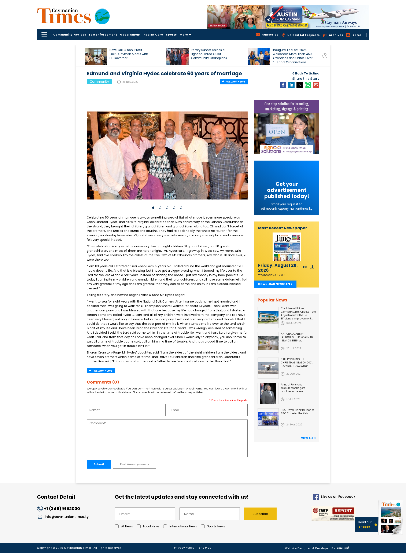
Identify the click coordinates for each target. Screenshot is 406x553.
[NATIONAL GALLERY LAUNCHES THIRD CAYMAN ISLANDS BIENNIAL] (268, 342)
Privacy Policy (184, 547)
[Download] (312, 268)
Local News (151, 526)
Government (130, 34)
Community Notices (69, 34)
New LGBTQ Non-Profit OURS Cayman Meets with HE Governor (129, 54)
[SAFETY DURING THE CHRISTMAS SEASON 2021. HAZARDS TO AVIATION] (268, 368)
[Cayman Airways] (288, 17)
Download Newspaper (275, 284)
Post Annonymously (134, 464)
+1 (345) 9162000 (62, 509)
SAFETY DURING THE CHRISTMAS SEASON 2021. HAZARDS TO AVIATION (297, 362)
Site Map (205, 547)
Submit (99, 464)
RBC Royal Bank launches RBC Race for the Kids (297, 411)
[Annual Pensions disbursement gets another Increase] (268, 393)
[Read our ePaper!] (391, 536)
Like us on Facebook (338, 496)
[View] (304, 268)
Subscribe (260, 514)
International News (183, 526)
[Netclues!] (343, 548)
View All (307, 438)
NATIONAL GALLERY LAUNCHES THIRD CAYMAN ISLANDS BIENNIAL (297, 337)
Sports (171, 34)
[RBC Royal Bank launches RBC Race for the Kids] (268, 419)
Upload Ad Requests (303, 35)
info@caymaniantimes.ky (67, 516)
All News (127, 526)
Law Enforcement (103, 34)
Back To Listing (307, 73)
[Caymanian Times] (73, 15)
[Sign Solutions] (286, 127)
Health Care (153, 34)
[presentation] (324, 55)
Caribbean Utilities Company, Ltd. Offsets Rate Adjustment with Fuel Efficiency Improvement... (298, 313)
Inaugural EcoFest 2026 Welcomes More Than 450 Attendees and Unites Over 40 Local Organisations (293, 56)
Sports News (216, 526)
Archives (336, 35)
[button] (96, 56)
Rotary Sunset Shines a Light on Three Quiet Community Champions (209, 54)
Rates (357, 35)
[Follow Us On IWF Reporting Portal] (319, 514)
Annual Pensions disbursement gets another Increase (293, 388)
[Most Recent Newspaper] (286, 246)
